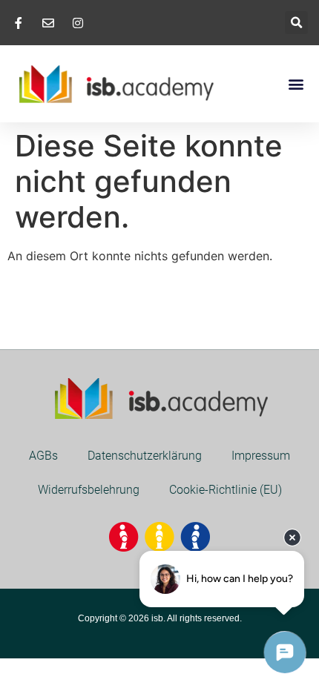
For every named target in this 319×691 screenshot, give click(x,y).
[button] (296, 22)
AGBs (43, 456)
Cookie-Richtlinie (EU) (225, 490)
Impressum (260, 456)
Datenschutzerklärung (145, 456)
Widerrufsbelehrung (88, 490)
